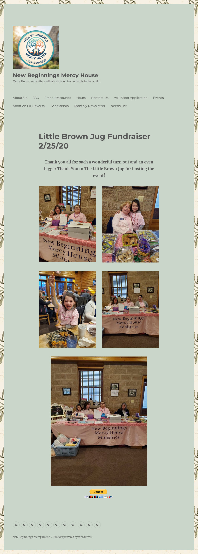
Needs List (119, 106)
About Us (20, 98)
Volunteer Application (131, 98)
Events (158, 98)
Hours (81, 98)
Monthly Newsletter (89, 106)
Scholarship (60, 106)
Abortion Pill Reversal (29, 106)
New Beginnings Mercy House (55, 75)
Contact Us (99, 98)
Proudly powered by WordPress (72, 537)
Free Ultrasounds (57, 98)
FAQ (36, 98)
